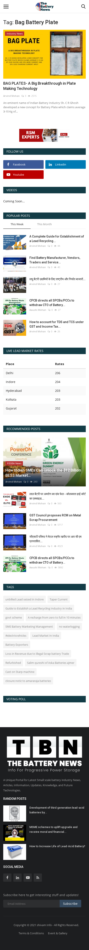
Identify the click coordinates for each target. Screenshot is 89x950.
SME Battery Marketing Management (29, 626)
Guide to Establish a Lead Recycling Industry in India (38, 608)
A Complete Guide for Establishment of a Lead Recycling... (56, 239)
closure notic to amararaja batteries (28, 681)
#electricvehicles (15, 636)
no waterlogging (69, 626)
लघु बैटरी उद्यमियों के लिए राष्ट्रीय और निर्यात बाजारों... (57, 279)
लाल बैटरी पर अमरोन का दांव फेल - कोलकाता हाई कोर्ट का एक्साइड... (57, 496)
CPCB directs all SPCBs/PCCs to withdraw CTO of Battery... (51, 303)
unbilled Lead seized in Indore (24, 599)
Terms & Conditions (31, 933)
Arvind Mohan (11, 95)
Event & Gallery (57, 933)
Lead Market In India (45, 636)
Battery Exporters (16, 645)
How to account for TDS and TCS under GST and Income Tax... (56, 324)
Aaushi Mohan (37, 309)
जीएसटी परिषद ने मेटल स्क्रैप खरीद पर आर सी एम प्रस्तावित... (55, 539)
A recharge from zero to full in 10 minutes (54, 617)
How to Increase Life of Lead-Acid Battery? (57, 846)
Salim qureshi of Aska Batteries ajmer (50, 663)
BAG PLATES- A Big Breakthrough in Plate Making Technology (39, 86)
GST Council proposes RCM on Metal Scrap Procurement (55, 518)
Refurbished (13, 663)
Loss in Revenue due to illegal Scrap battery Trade (37, 654)
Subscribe (70, 904)
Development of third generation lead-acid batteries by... (56, 810)
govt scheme (13, 617)
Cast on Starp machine (19, 672)
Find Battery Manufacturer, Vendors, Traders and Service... (54, 260)
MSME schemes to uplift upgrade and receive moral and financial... (53, 829)
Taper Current (59, 599)
